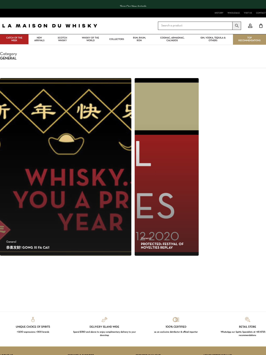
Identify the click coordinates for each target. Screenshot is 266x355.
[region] (133, 4)
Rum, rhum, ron (139, 39)
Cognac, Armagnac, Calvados (172, 39)
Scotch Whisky (62, 39)
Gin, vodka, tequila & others (213, 39)
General (11, 242)
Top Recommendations (249, 39)
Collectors (116, 39)
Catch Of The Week (14, 39)
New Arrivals (39, 39)
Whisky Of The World (90, 39)
